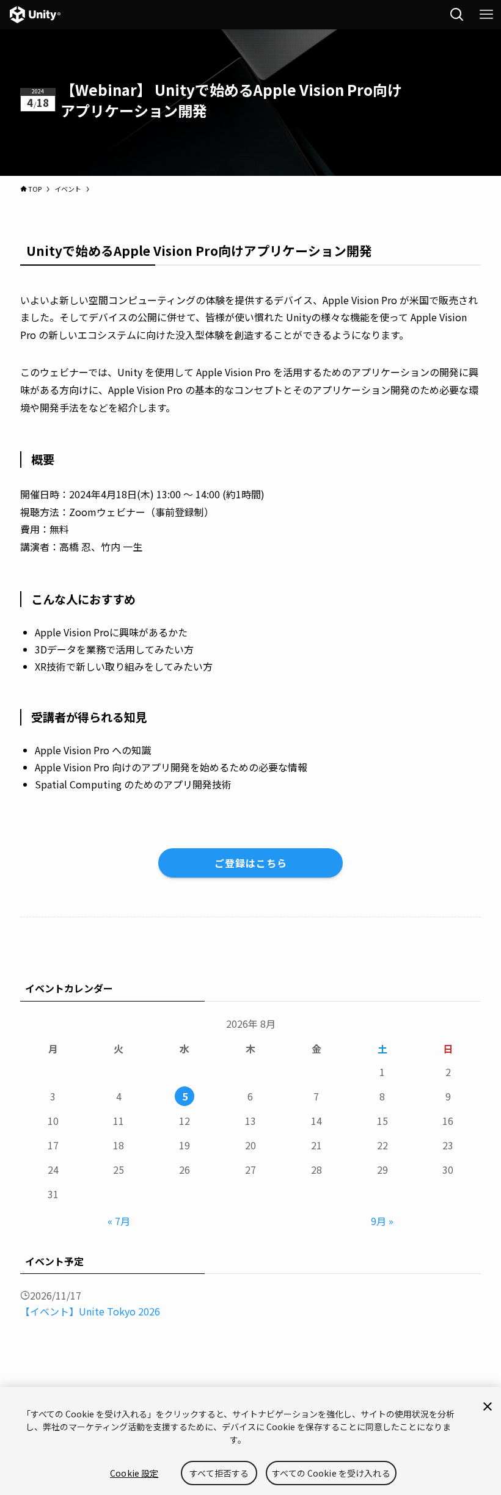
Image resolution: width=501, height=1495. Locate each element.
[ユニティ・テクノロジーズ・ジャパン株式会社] (35, 14)
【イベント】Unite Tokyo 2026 (90, 1311)
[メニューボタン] (486, 14)
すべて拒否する (219, 1473)
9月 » (382, 1220)
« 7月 (119, 1220)
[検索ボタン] (457, 14)
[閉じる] (487, 1406)
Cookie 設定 (134, 1473)
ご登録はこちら (250, 863)
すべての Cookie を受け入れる (331, 1473)
